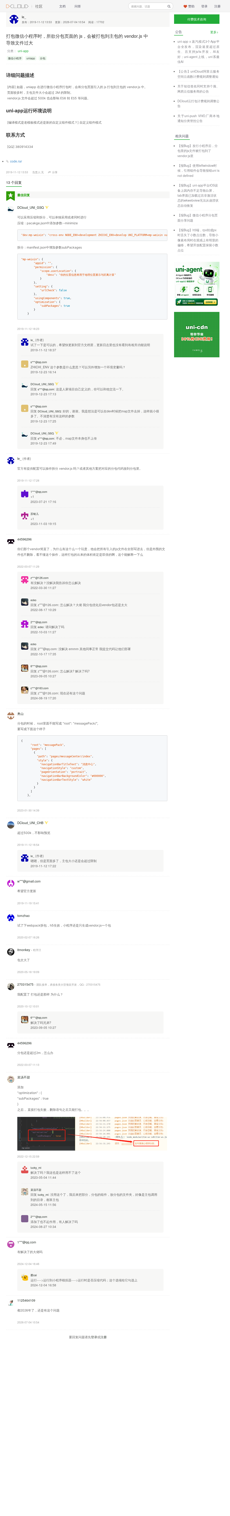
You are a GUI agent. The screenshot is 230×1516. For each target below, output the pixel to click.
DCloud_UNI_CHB (30, 822)
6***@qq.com (39, 666)
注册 (217, 6)
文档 (62, 6)
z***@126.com (40, 578)
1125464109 (26, 1300)
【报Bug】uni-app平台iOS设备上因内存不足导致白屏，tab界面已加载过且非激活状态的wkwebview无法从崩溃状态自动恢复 (198, 195)
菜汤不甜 (23, 1077)
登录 (204, 6)
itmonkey (23, 949)
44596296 (24, 539)
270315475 (25, 984)
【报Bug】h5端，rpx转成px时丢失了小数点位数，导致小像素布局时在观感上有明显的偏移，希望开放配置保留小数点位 (197, 240)
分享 (54, 172)
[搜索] (169, 6)
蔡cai (34, 1275)
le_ (24, 17)
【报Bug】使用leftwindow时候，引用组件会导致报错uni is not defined (198, 170)
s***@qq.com (39, 362)
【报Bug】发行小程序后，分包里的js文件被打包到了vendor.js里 (197, 150)
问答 (78, 6)
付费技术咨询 (196, 19)
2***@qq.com (39, 622)
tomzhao (23, 915)
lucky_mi (36, 1167)
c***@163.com (40, 688)
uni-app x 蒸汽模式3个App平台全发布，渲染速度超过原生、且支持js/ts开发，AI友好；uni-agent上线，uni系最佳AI (198, 51)
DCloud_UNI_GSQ (30, 207)
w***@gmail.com (29, 881)
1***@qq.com (39, 491)
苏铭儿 (35, 514)
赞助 (191, 6)
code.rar (15, 161)
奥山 (20, 713)
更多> (214, 32)
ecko (33, 600)
